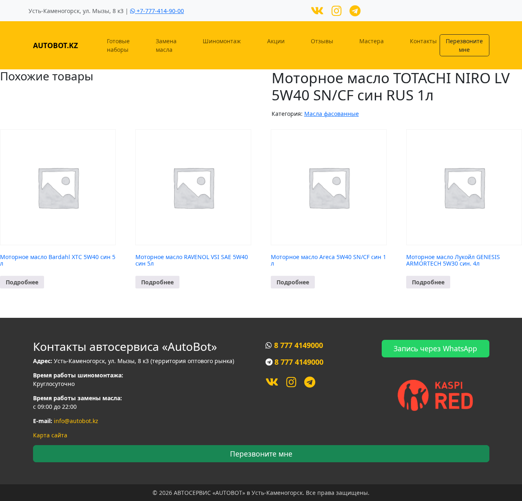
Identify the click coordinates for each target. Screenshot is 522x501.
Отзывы (322, 41)
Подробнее (22, 282)
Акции (276, 41)
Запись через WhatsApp (435, 348)
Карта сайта (50, 435)
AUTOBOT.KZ (55, 45)
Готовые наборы (118, 45)
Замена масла (166, 45)
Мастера (371, 41)
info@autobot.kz (76, 421)
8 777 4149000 (298, 345)
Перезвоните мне (464, 45)
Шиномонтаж (222, 41)
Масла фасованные (331, 113)
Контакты (423, 41)
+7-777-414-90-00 (159, 11)
